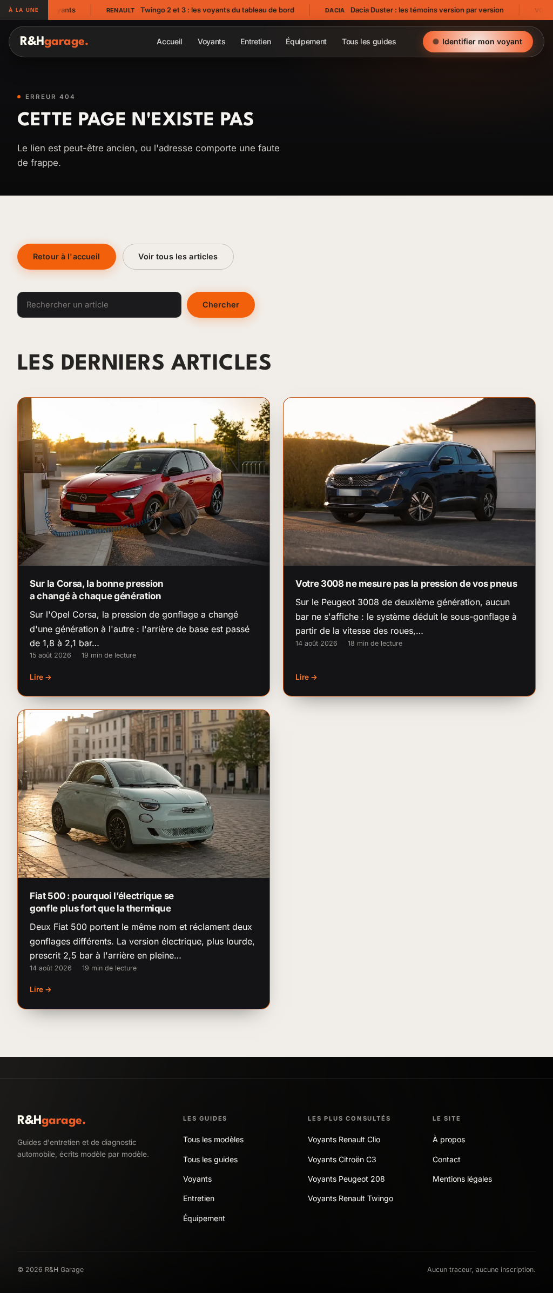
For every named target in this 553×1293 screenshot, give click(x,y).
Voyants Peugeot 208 (346, 1178)
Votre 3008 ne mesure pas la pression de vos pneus (406, 583)
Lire (41, 677)
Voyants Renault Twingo (350, 1198)
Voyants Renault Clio (344, 1139)
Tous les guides (369, 41)
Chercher (221, 304)
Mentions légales (462, 1178)
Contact (447, 1159)
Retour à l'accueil (66, 256)
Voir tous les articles (178, 256)
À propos (449, 1139)
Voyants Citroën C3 (342, 1159)
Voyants (212, 41)
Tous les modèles (213, 1139)
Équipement (306, 41)
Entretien (255, 41)
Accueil (170, 41)
